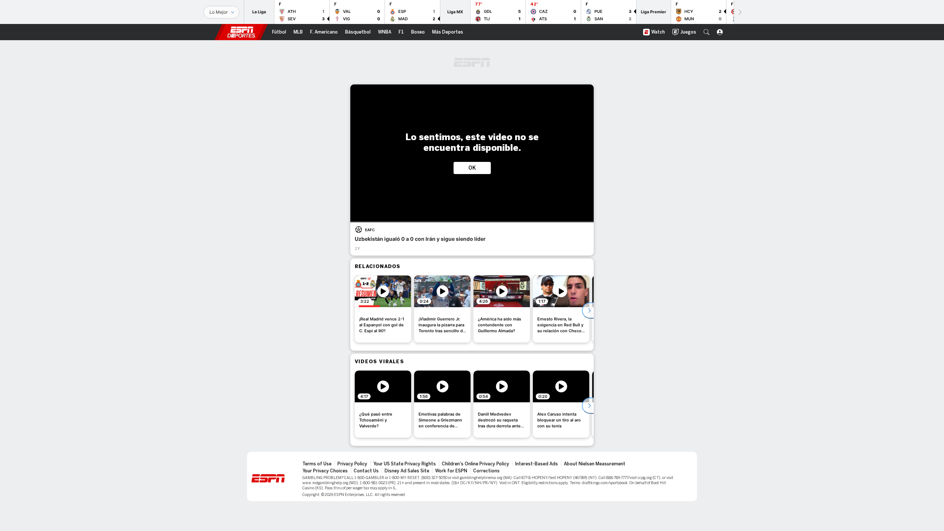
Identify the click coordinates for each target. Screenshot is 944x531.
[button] (706, 32)
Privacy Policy (352, 463)
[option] (383, 309)
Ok (472, 168)
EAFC (370, 230)
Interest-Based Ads (536, 463)
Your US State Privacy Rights (404, 463)
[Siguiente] (739, 12)
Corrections (486, 470)
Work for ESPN (451, 470)
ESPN (241, 32)
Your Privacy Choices (325, 470)
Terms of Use (317, 463)
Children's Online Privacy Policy (475, 463)
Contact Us (366, 470)
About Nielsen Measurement (594, 463)
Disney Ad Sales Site (407, 470)
